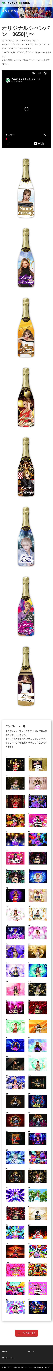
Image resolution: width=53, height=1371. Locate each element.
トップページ (30, 1351)
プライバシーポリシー (8, 1358)
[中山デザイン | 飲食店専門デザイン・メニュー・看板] (16, 3)
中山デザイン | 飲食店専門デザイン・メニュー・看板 (20, 1368)
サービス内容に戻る (26, 1333)
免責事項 (4, 1351)
